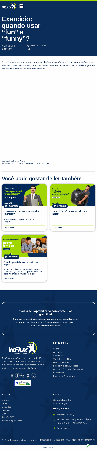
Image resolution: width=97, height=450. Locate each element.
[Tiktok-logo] (33, 375)
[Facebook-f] (17, 375)
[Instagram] (12, 375)
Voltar (60, 440)
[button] (21, 6)
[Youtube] (22, 375)
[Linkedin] (28, 375)
